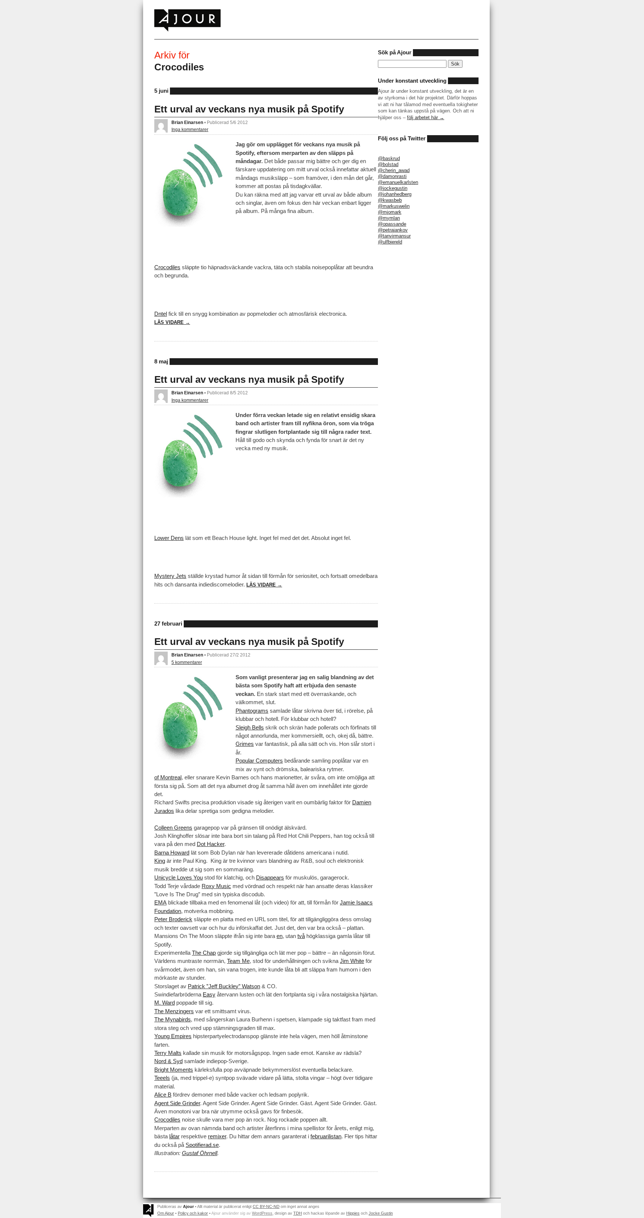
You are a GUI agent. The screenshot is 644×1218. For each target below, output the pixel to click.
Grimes (245, 744)
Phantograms (252, 710)
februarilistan (325, 1136)
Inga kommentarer (189, 129)
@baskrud (389, 158)
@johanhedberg (394, 194)
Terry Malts (167, 1053)
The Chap (204, 953)
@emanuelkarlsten (398, 182)
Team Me (238, 961)
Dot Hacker (210, 844)
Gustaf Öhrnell (199, 1153)
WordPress (262, 1213)
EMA (160, 902)
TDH (297, 1213)
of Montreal (167, 777)
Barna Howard (171, 852)
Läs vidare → (172, 322)
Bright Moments (173, 1069)
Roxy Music (216, 886)
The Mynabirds (172, 1019)
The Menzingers (174, 1011)
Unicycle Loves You (178, 877)
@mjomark (389, 212)
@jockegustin (392, 188)
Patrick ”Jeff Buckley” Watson (224, 986)
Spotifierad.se (202, 1145)
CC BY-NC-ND (266, 1206)
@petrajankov (393, 230)
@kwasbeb (390, 200)
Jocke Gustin (381, 1213)
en (279, 936)
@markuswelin (394, 206)
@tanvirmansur (394, 236)
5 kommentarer (186, 662)
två (301, 936)
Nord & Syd (168, 1061)
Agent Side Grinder (177, 1103)
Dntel (160, 314)
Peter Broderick (173, 919)
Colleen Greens (173, 827)
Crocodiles (167, 267)
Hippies (353, 1213)
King (159, 861)
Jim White (352, 961)
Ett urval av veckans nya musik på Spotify (249, 109)
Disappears (270, 877)
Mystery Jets (170, 576)
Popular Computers (259, 760)
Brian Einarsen (187, 122)
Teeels (162, 1078)
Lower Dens (169, 538)
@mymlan (389, 218)
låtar (174, 1136)
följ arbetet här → (425, 117)
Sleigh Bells (250, 727)
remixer (217, 1136)
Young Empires (173, 1036)
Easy (209, 994)
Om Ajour (165, 1213)
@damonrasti (392, 176)
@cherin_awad (394, 170)
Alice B (162, 1094)
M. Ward (164, 1002)
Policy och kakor (193, 1213)
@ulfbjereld (390, 242)
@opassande (392, 224)
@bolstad (388, 164)
